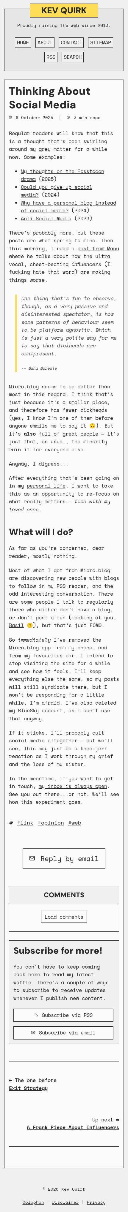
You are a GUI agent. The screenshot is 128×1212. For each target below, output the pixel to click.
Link (26, 822)
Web (76, 822)
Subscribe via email (66, 1032)
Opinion (52, 822)
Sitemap (100, 42)
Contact (71, 42)
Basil (16, 625)
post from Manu (98, 248)
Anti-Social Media (46, 218)
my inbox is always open (73, 786)
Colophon (33, 1202)
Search (73, 57)
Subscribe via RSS (66, 1015)
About (45, 42)
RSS (50, 57)
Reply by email (67, 858)
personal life (46, 485)
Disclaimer (65, 1202)
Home (23, 42)
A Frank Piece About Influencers (73, 1127)
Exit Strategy (28, 1088)
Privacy (96, 1202)
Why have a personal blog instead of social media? (68, 206)
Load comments (64, 916)
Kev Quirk (64, 10)
